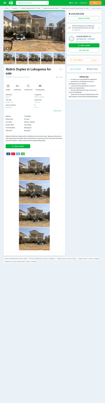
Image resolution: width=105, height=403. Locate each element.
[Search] (47, 3)
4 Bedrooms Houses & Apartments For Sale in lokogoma (20, 261)
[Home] (11, 3)
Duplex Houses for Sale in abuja (66, 258)
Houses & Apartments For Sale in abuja (15, 258)
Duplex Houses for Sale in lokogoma (89, 258)
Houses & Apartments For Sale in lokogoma (42, 258)
